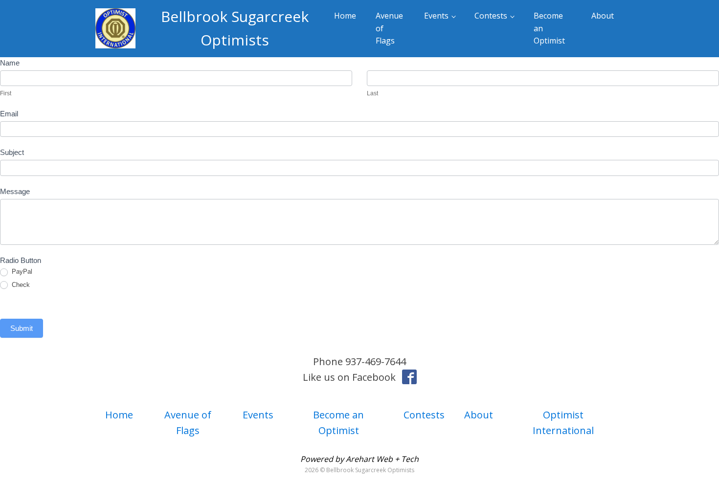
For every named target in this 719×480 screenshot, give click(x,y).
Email (9, 113)
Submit (21, 328)
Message (15, 191)
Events (436, 15)
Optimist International (563, 422)
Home (345, 15)
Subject (12, 152)
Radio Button (20, 260)
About (602, 15)
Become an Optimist (549, 28)
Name (10, 63)
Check (20, 284)
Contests (490, 15)
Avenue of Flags (389, 28)
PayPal (21, 271)
